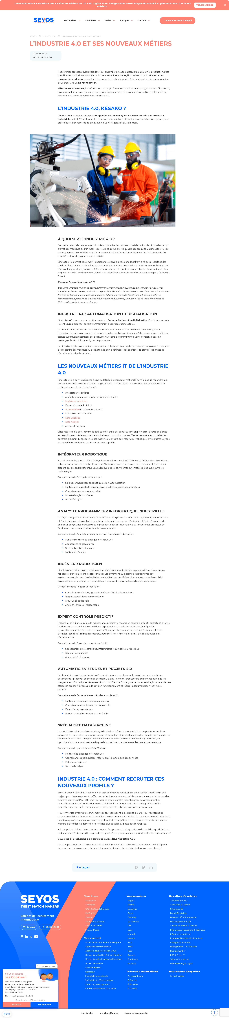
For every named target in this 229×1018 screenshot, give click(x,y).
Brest (130, 913)
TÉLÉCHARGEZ (204, 5)
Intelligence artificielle (180, 942)
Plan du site (86, 1013)
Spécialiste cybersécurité (96, 976)
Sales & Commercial (179, 959)
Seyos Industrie (177, 976)
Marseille (132, 934)
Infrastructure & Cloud (180, 934)
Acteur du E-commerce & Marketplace (103, 942)
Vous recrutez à (136, 896)
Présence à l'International (142, 971)
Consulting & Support (180, 905)
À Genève (132, 980)
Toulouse (132, 963)
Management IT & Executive (183, 946)
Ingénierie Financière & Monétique (186, 938)
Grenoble (132, 917)
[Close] (225, 5)
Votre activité (92, 938)
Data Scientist (72, 418)
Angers (131, 900)
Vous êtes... (91, 896)
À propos (124, 20)
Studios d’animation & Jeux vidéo (100, 988)
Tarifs (108, 20)
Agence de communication (98, 946)
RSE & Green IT (177, 955)
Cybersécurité (176, 909)
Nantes (131, 938)
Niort (130, 946)
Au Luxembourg (135, 976)
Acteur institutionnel (94, 921)
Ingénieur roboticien (76, 401)
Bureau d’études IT (94, 963)
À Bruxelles (133, 984)
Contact (141, 20)
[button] (7, 1014)
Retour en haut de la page (214, 1012)
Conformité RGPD (178, 900)
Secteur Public (92, 930)
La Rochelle (133, 921)
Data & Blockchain (178, 913)
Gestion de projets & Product (183, 926)
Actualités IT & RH (42, 57)
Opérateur (90, 972)
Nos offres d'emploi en (183, 896)
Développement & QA (180, 921)
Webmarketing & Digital (181, 963)
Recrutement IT (177, 951)
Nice (130, 942)
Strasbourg (133, 959)
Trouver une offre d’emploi (177, 20)
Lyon (130, 930)
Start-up (89, 917)
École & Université (93, 926)
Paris (130, 951)
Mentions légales (109, 1013)
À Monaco (132, 988)
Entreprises (70, 20)
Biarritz (131, 905)
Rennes (131, 955)
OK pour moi (44, 1004)
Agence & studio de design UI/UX (100, 951)
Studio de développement (97, 984)
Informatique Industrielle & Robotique (187, 930)
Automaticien (72, 409)
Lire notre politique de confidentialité (19, 996)
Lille (129, 926)
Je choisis (16, 1004)
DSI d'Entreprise (92, 967)
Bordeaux (132, 909)
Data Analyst (72, 422)
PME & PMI (90, 913)
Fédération (90, 905)
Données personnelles (137, 1013)
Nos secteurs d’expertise (184, 971)
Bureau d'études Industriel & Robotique (103, 959)
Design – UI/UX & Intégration (183, 917)
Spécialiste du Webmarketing (99, 980)
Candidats (90, 20)
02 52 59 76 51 (52, 927)
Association (90, 900)
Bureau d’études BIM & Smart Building (103, 955)
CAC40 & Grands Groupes (97, 909)
